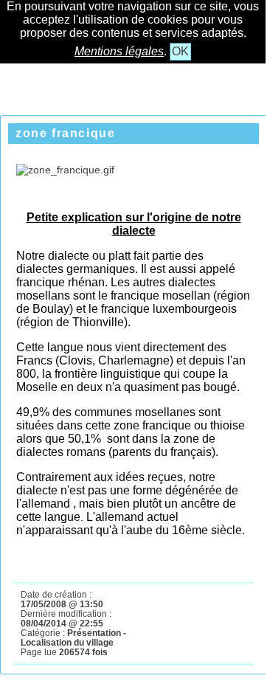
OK (180, 51)
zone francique (65, 133)
